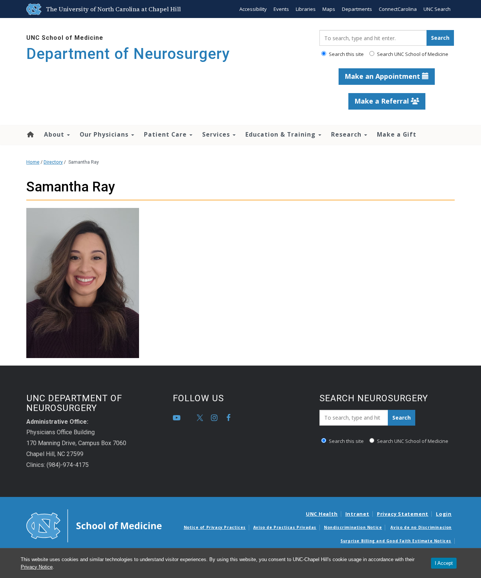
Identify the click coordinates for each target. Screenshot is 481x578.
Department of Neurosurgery (128, 54)
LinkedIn (191, 417)
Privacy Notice (37, 567)
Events (281, 9)
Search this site (346, 54)
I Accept (444, 563)
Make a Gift (396, 134)
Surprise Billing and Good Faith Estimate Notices (395, 540)
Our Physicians (105, 134)
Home (30, 134)
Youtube (176, 417)
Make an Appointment (383, 76)
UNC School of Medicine (64, 37)
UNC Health (322, 513)
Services (217, 134)
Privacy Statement (402, 513)
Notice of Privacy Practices (215, 527)
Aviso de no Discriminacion (421, 527)
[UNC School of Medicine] (94, 525)
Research (347, 134)
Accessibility (253, 9)
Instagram (214, 417)
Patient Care (166, 134)
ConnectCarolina (398, 9)
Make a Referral (382, 100)
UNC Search (437, 9)
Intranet (357, 513)
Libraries (306, 9)
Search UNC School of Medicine (412, 54)
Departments (357, 9)
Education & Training (281, 134)
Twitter (200, 417)
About (55, 134)
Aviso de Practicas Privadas (284, 527)
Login (444, 513)
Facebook (228, 417)
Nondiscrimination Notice (353, 527)
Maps (328, 9)
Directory (53, 162)
